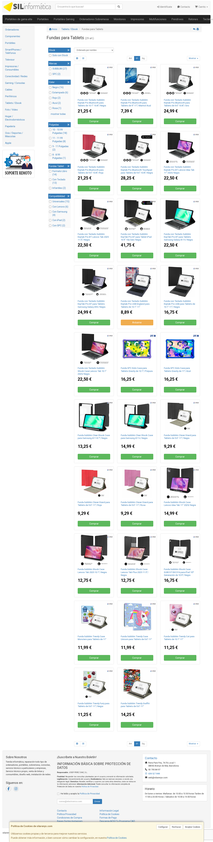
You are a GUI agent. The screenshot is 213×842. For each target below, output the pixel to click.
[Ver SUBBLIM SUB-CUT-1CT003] (137, 483)
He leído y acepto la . (80, 793)
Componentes (12, 36)
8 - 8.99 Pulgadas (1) (59, 156)
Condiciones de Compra (69, 817)
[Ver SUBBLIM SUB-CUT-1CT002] (94, 483)
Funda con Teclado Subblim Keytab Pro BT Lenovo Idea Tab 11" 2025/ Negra (179, 170)
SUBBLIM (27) (59, 68)
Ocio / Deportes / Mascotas (14, 135)
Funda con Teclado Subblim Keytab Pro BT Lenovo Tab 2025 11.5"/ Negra (93, 237)
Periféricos (11, 96)
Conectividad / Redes (16, 76)
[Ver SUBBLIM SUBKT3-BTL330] (94, 215)
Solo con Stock (60, 55)
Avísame (137, 322)
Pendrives (177, 19)
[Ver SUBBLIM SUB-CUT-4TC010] (137, 684)
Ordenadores (12, 29)
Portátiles (10, 43)
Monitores (120, 19)
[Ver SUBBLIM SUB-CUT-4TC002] (180, 617)
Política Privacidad (66, 814)
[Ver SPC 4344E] (180, 349)
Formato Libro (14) (59, 173)
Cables (8, 89)
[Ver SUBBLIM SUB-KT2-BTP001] (137, 147)
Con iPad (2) (58, 220)
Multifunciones (157, 19)
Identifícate (166, 7)
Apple (8, 143)
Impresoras (137, 19)
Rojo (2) (56, 97)
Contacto (185, 7)
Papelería (10, 126)
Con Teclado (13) (58, 181)
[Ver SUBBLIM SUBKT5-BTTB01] (137, 80)
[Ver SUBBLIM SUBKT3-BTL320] (94, 349)
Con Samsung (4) (59, 213)
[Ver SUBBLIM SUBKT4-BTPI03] (137, 215)
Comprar (94, 121)
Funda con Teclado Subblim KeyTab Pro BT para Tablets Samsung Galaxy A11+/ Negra (178, 237)
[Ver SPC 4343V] (137, 349)
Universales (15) (60, 201)
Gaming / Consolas (15, 83)
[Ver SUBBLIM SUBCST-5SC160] (180, 483)
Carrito (202, 7)
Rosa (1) (56, 108)
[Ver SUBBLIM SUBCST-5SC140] (94, 550)
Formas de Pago (108, 817)
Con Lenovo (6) (60, 206)
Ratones (193, 19)
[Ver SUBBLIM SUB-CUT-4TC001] (94, 684)
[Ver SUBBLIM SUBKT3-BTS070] (180, 215)
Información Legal (109, 810)
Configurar (163, 827)
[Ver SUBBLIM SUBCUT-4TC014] (94, 617)
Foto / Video (11, 109)
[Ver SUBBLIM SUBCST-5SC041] (137, 416)
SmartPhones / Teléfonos (13, 51)
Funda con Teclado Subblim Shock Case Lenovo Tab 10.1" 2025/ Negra (92, 371)
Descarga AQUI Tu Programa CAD (117, 821)
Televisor (10, 59)
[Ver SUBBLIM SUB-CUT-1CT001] (180, 416)
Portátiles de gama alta (18, 19)
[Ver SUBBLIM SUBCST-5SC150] (137, 550)
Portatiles (43, 19)
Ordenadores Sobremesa (94, 19)
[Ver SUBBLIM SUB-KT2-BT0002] (180, 80)
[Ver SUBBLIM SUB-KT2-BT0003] (94, 147)
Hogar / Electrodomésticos (15, 118)
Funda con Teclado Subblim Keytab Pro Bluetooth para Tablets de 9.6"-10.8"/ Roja (91, 170)
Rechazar (176, 827)
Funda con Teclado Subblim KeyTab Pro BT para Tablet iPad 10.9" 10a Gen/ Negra (136, 237)
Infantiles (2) (59, 188)
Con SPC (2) (58, 225)
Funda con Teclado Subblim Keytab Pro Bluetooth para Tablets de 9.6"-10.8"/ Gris (177, 103)
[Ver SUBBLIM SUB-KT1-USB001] (180, 281)
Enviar (97, 801)
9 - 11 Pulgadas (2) (60, 148)
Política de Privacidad (90, 787)
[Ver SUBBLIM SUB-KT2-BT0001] (94, 80)
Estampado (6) (60, 92)
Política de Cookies (117, 837)
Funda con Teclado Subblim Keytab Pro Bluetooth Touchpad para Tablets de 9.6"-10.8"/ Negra (137, 170)
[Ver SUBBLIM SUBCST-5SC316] (180, 550)
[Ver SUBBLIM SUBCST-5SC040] (94, 416)
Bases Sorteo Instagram (70, 821)
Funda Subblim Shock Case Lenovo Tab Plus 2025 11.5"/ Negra (134, 572)
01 (137, 58)
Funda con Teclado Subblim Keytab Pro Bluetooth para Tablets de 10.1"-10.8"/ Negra (92, 103)
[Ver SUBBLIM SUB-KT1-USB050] (137, 281)
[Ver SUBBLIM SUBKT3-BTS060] (94, 281)
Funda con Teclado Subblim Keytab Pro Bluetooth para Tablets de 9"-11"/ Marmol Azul (136, 103)
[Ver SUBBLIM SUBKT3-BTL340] (180, 147)
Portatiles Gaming (64, 19)
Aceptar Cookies (192, 827)
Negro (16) (58, 87)
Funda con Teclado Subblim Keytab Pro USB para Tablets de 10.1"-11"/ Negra (179, 304)
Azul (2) (56, 103)
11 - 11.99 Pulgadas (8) (59, 140)
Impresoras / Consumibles (12, 68)
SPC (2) (56, 74)
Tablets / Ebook (13, 103)
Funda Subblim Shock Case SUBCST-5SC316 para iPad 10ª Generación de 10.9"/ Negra (179, 572)
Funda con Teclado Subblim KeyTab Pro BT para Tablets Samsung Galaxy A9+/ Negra (91, 304)
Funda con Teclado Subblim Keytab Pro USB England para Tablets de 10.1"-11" (135, 304)
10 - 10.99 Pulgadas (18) (59, 131)
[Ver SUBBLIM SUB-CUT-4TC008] (137, 617)
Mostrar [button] (193, 58)
